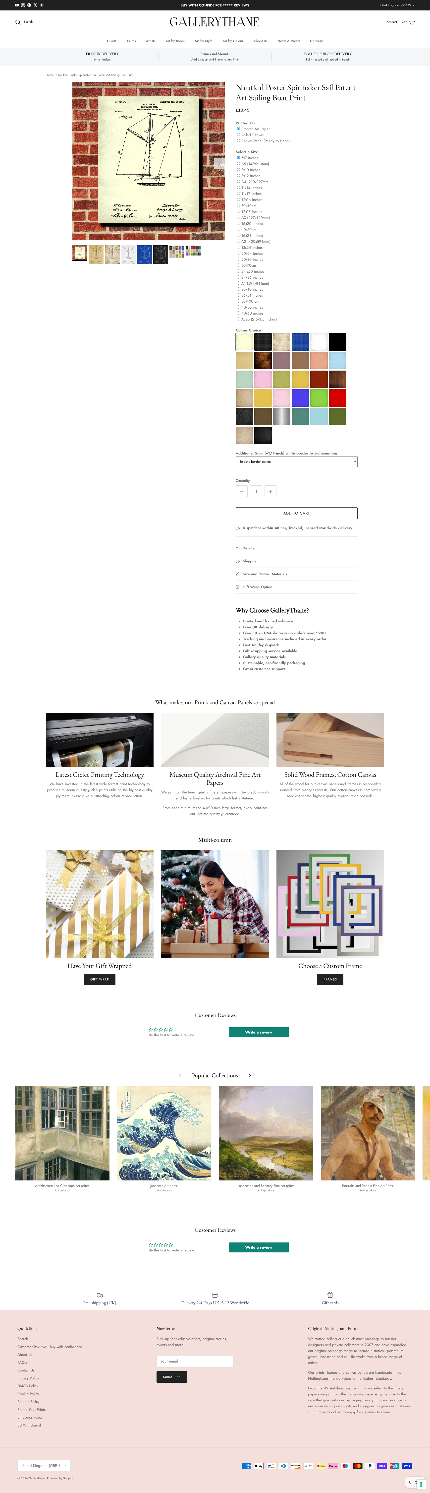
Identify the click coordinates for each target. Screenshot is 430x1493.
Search (22, 1339)
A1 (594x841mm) (255, 283)
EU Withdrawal (29, 1425)
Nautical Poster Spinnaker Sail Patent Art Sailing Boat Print (95, 75)
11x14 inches (251, 188)
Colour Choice (248, 330)
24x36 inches (252, 277)
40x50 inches (252, 307)
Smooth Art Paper (255, 129)
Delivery (316, 40)
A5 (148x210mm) (255, 164)
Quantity (243, 480)
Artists (151, 40)
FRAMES (330, 979)
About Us (260, 40)
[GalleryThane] (215, 22)
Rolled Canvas (252, 135)
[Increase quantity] (270, 491)
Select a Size (247, 152)
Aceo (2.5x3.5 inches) (259, 319)
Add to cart (296, 513)
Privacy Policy (28, 1378)
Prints (131, 40)
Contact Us (25, 1370)
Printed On (245, 123)
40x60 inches (252, 313)
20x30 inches (252, 259)
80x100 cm (250, 301)
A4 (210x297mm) (255, 182)
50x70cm (248, 265)
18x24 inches (252, 247)
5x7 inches (249, 158)
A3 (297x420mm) (255, 217)
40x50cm (248, 229)
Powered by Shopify (60, 1478)
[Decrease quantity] (242, 491)
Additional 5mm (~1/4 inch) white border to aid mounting (286, 453)
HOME (112, 40)
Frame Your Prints (31, 1409)
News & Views (288, 40)
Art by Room (175, 40)
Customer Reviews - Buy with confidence (49, 1347)
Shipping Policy (30, 1417)
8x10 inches (250, 170)
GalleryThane (37, 1478)
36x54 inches (252, 295)
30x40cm (248, 205)
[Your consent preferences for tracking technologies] (421, 1484)
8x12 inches (250, 176)
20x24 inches (252, 253)
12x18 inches (251, 211)
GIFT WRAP (99, 979)
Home (50, 75)
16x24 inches (252, 235)
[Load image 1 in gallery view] (148, 161)
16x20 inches (252, 223)
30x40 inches (252, 289)
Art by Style (204, 40)
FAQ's (22, 1362)
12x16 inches (251, 199)
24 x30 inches (252, 271)
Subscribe (172, 1376)
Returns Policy (28, 1401)
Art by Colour (232, 40)
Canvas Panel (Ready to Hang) (265, 141)
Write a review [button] (258, 1032)
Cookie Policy (28, 1394)
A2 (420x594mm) (255, 241)
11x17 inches (251, 193)
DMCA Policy (27, 1386)
